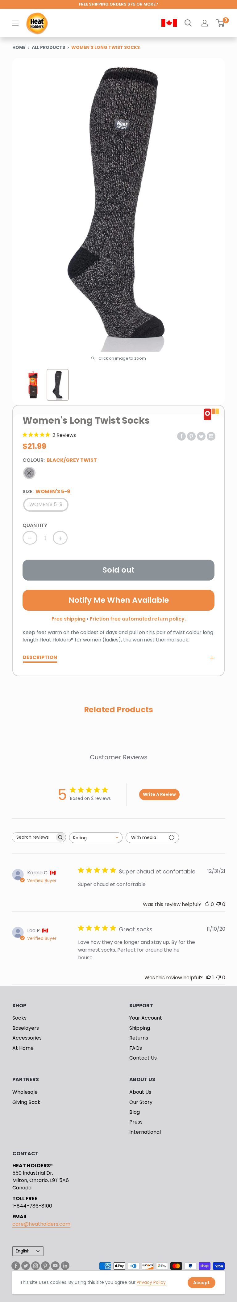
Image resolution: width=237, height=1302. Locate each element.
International (145, 1132)
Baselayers (25, 1028)
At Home (23, 1048)
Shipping (139, 1028)
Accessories (27, 1037)
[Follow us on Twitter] (25, 1265)
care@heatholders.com (41, 1224)
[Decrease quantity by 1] (30, 538)
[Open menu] (15, 23)
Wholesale (25, 1092)
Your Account (145, 1017)
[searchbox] (33, 837)
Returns (138, 1037)
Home (19, 47)
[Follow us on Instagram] (35, 1265)
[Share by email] (211, 436)
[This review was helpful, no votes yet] (207, 904)
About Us (140, 1092)
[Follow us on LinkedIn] (65, 1265)
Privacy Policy (151, 1282)
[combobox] (96, 837)
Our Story (140, 1102)
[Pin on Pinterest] (191, 436)
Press (136, 1121)
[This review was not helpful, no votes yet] (218, 904)
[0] (220, 23)
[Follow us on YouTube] (55, 1265)
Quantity (35, 525)
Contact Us (143, 1057)
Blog (134, 1112)
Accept (201, 1283)
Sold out (118, 570)
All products (48, 47)
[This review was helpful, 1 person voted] (208, 977)
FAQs (135, 1048)
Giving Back (26, 1102)
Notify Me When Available (119, 600)
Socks (19, 1017)
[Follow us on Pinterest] (45, 1265)
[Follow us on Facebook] (15, 1265)
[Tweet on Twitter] (201, 436)
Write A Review (159, 794)
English (23, 1251)
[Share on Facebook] (181, 436)
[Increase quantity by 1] (60, 538)
